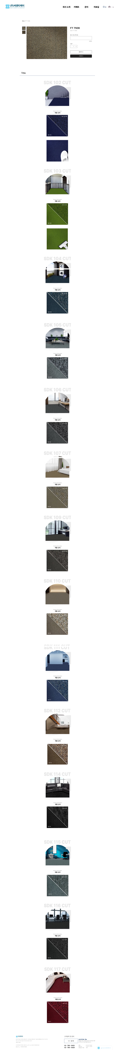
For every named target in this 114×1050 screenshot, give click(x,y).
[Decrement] (71, 46)
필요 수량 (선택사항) (74, 35)
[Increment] (76, 46)
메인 (23, 21)
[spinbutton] (73, 46)
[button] (105, 7)
